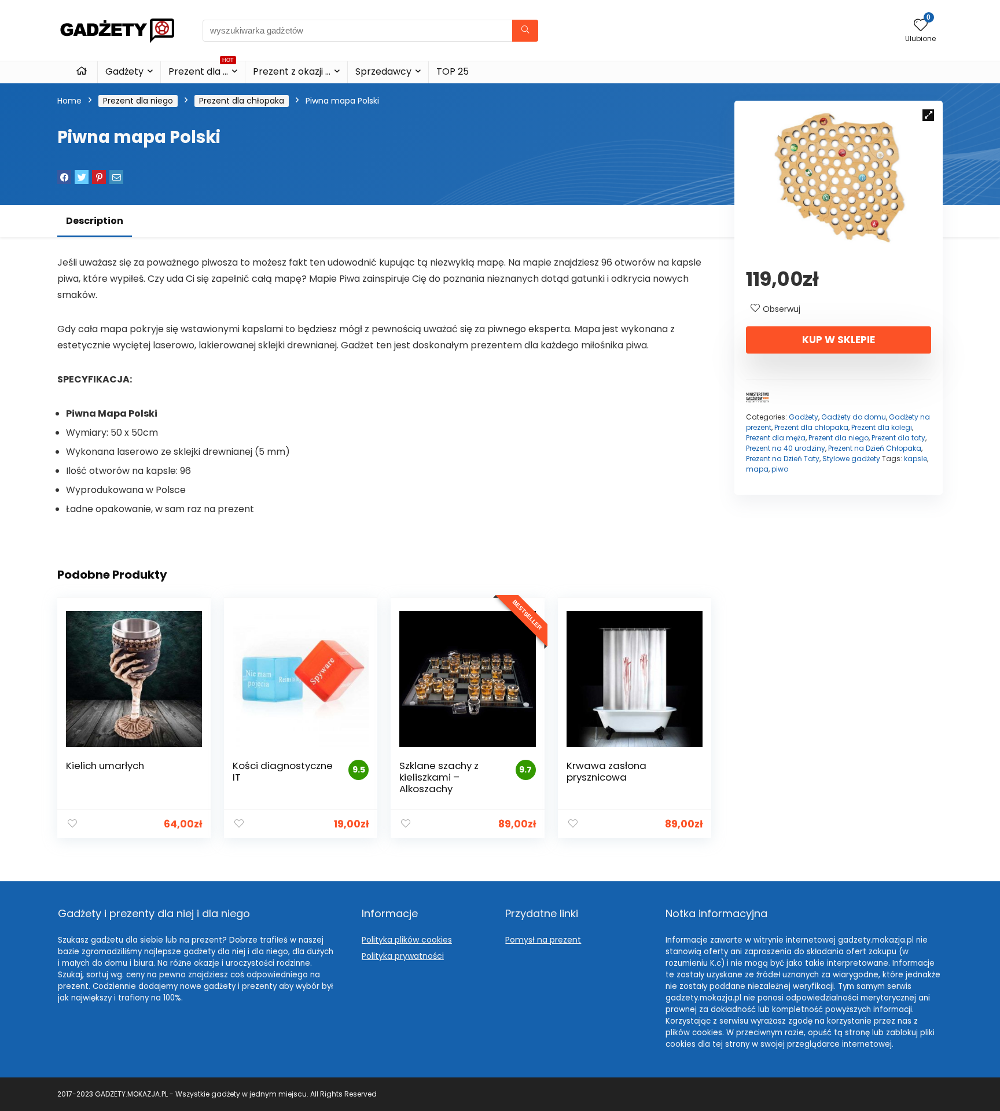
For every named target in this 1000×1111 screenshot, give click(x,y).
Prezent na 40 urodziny (785, 448)
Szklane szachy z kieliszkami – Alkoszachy (439, 777)
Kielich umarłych (105, 765)
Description (94, 220)
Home (69, 100)
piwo (779, 469)
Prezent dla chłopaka (241, 100)
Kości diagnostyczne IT (283, 771)
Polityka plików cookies (407, 940)
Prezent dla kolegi (881, 427)
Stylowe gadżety (851, 458)
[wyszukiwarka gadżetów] (525, 31)
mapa (757, 469)
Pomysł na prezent (543, 940)
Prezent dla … (201, 69)
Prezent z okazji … (291, 71)
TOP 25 (452, 71)
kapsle (915, 458)
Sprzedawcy (383, 71)
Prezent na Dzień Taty (782, 458)
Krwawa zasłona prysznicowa (606, 771)
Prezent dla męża (776, 438)
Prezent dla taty (898, 438)
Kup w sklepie (838, 340)
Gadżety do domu (853, 417)
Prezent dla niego (138, 100)
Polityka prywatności (403, 956)
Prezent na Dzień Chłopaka (874, 448)
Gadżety (124, 71)
